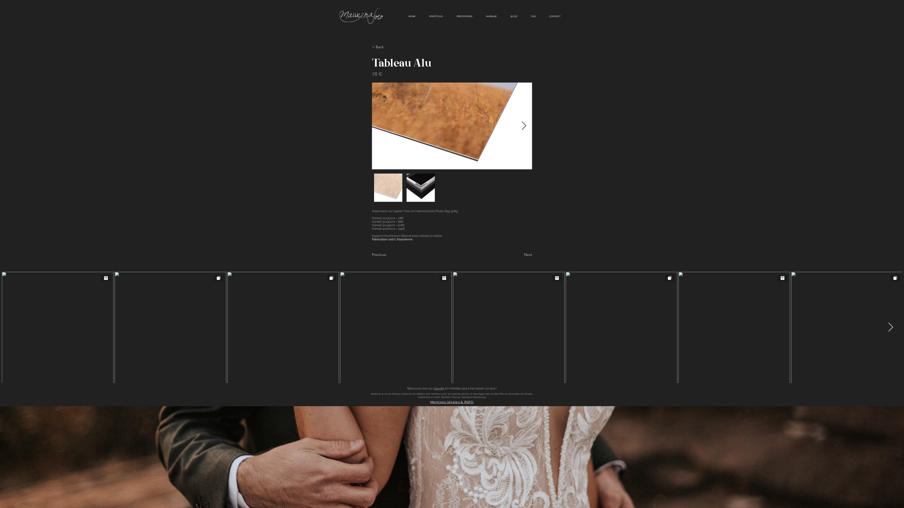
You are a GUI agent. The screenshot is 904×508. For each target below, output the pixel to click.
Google (439, 388)
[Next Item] (524, 126)
